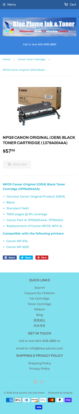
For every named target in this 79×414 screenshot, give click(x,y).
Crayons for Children (39, 293)
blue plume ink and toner (28, 392)
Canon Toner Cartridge (31, 59)
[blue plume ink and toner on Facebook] (35, 382)
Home (6, 59)
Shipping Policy (39, 363)
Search (39, 287)
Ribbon (39, 309)
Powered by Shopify (60, 392)
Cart (72, 4)
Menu (11, 4)
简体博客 (39, 325)
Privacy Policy (39, 368)
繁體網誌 (39, 320)
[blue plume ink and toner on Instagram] (42, 382)
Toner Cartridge (39, 304)
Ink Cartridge (39, 298)
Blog (39, 315)
